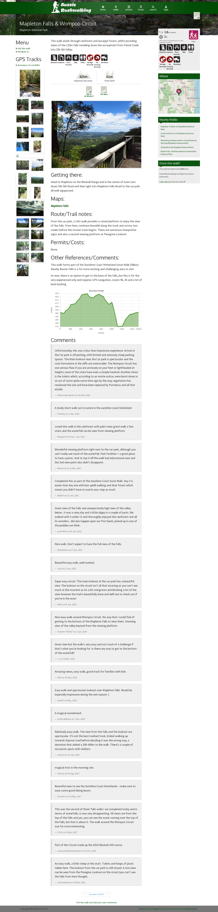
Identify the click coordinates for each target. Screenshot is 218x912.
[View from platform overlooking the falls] (30, 155)
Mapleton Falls (59, 206)
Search (153, 9)
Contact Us (143, 908)
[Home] (71, 7)
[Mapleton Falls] (30, 82)
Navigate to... (24, 51)
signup (167, 182)
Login (166, 9)
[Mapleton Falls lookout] (23, 145)
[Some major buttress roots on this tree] (23, 269)
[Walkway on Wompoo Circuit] (37, 145)
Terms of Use (173, 908)
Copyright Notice (189, 908)
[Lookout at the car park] (37, 222)
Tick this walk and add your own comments (96, 902)
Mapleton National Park (33, 30)
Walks (116, 9)
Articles (128, 9)
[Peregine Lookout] (23, 222)
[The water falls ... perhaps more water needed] (23, 192)
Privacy (162, 908)
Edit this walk (24, 48)
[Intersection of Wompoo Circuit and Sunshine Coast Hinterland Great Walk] (23, 245)
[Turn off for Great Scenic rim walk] (37, 104)
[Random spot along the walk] (23, 104)
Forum (141, 9)
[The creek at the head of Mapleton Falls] (23, 178)
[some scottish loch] (30, 207)
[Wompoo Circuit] (23, 233)
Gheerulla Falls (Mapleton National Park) (177, 147)
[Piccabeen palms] (23, 164)
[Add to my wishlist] (197, 15)
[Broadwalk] (37, 118)
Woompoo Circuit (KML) (29, 65)
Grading (154, 908)
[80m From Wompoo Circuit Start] (37, 257)
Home (103, 9)
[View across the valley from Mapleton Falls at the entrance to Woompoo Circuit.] (37, 132)
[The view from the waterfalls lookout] (37, 178)
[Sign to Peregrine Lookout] (23, 118)
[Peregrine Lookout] (23, 132)
